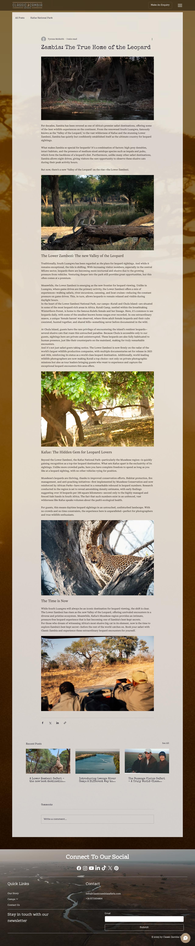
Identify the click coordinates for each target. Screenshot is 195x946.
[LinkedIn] (98, 868)
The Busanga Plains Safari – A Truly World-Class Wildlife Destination (146, 780)
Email (107, 913)
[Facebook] (79, 868)
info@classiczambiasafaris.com (103, 893)
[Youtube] (91, 868)
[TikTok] (104, 868)
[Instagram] (85, 868)
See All (165, 743)
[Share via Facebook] (42, 722)
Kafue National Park (41, 18)
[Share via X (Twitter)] (50, 722)
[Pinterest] (116, 868)
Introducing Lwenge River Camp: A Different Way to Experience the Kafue (97, 780)
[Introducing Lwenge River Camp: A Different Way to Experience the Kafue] (97, 761)
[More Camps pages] (17, 899)
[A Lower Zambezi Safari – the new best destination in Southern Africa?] (48, 761)
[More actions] (152, 39)
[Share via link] (65, 722)
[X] (110, 868)
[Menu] (180, 5)
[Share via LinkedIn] (57, 722)
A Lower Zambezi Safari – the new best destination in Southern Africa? (47, 780)
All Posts (19, 18)
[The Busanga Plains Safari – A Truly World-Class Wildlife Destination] (147, 761)
